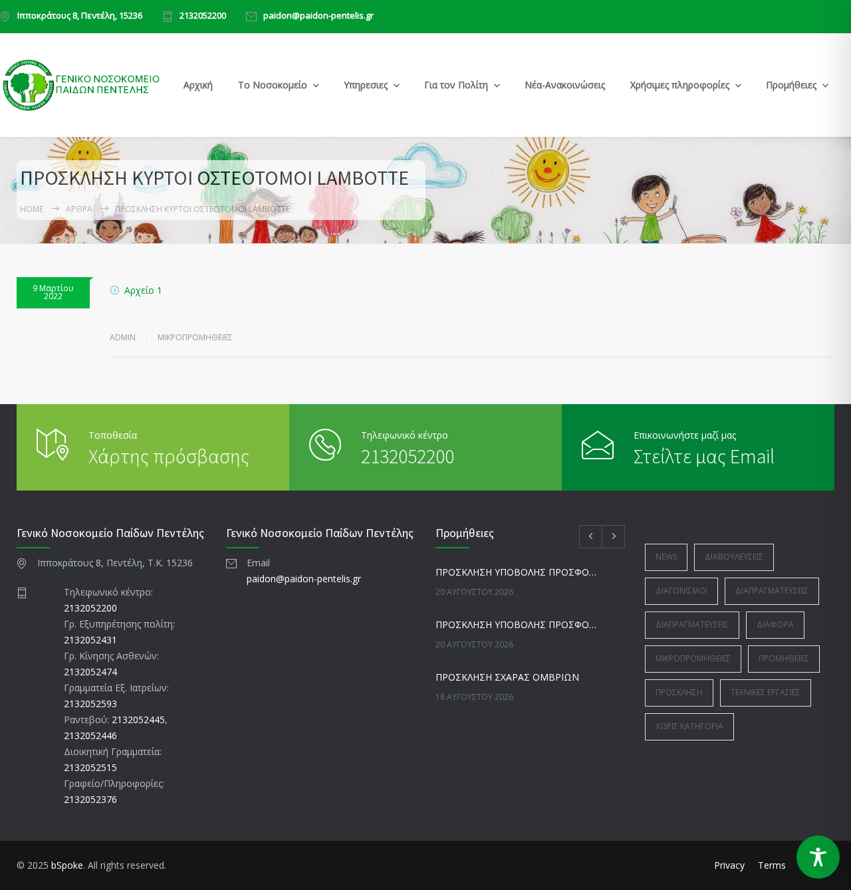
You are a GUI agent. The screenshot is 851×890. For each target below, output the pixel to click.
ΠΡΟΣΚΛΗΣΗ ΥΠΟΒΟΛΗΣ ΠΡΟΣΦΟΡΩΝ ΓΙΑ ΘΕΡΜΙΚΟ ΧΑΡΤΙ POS (515, 624)
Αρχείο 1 (143, 290)
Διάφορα (775, 624)
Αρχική (198, 84)
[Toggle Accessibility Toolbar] (818, 857)
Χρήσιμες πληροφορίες (679, 84)
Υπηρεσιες (366, 84)
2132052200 (203, 16)
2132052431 (90, 639)
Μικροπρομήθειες (195, 337)
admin (123, 337)
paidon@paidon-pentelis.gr (318, 16)
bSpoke (67, 865)
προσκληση (679, 692)
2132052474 (90, 671)
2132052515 (90, 767)
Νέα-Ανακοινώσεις (565, 84)
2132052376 (90, 799)
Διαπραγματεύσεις (771, 590)
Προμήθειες (791, 84)
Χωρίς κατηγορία (689, 726)
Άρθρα (79, 209)
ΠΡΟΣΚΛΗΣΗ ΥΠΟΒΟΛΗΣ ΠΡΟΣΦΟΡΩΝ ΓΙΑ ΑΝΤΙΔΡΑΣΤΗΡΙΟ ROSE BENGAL (515, 572)
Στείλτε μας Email (704, 456)
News (666, 556)
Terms (772, 865)
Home (31, 209)
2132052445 (138, 719)
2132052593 (90, 703)
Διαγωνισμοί (681, 590)
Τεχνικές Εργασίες (765, 692)
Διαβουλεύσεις (734, 556)
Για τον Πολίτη (456, 84)
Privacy (729, 865)
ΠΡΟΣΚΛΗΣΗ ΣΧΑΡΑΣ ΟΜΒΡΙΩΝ (507, 677)
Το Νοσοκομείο (272, 84)
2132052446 (90, 735)
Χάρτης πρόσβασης (168, 456)
